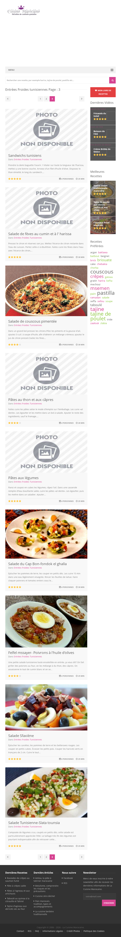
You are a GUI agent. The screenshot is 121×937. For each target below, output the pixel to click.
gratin (93, 280)
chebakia (102, 264)
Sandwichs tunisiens (24, 155)
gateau (109, 277)
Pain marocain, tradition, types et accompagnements (43, 904)
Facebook (68, 878)
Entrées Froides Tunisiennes (28, 159)
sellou (100, 301)
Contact (20, 931)
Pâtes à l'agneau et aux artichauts (17, 892)
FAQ (37, 931)
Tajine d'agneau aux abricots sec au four (16, 907)
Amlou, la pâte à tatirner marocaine (43, 879)
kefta (109, 280)
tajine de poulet (100, 316)
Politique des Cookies (94, 931)
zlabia (103, 323)
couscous (101, 271)
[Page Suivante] (81, 98)
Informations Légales (52, 931)
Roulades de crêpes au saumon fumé (17, 879)
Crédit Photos (73, 931)
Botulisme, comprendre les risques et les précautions (46, 888)
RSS (65, 883)
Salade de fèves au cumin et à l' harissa (39, 233)
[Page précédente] (8, 98)
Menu (11, 69)
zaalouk (94, 323)
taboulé (96, 305)
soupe (109, 301)
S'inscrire (109, 903)
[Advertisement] (60, 41)
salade (105, 297)
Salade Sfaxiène (21, 735)
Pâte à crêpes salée (16, 885)
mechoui (95, 284)
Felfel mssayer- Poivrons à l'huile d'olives (41, 652)
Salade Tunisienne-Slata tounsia (34, 822)
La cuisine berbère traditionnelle (44, 913)
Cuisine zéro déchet (45, 896)
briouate (104, 259)
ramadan (95, 297)
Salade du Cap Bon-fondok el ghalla (37, 563)
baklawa (102, 252)
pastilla (106, 292)
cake (93, 264)
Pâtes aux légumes (23, 477)
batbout (94, 256)
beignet (105, 256)
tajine (97, 309)
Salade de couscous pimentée (32, 321)
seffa (93, 301)
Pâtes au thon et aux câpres (30, 399)
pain (93, 293)
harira (101, 280)
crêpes (97, 276)
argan (93, 252)
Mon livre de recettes (104, 92)
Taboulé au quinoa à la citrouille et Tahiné (17, 900)
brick (93, 260)
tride (109, 319)
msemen (100, 288)
